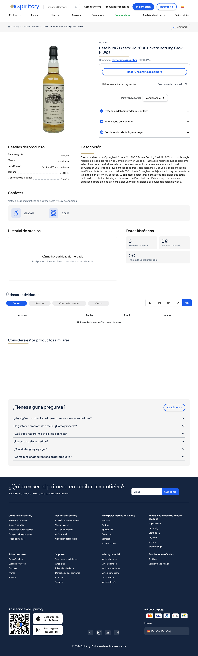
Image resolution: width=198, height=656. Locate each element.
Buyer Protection (17, 525)
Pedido (40, 303)
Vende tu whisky (63, 525)
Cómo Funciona (92, 6)
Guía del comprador (18, 520)
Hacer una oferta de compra (144, 71)
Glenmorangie (155, 546)
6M (168, 302)
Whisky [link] (16, 26)
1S (150, 302)
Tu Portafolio (182, 15)
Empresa (13, 568)
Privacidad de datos (64, 568)
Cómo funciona (16, 559)
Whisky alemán (109, 582)
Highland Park (155, 523)
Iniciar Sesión (143, 6)
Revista (12, 577)
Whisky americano (110, 572)
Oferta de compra (69, 303)
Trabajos (59, 582)
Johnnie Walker (109, 543)
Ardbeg (105, 525)
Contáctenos (174, 407)
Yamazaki (106, 538)
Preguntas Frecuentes (117, 6)
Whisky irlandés (109, 563)
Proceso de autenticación (21, 529)
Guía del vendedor (64, 529)
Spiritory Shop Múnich (159, 563)
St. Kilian (153, 559)
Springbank (107, 529)
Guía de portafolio (17, 563)
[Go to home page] (25, 6)
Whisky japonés (109, 559)
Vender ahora (123, 15)
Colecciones (99, 15)
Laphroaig (153, 528)
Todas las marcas (16, 538)
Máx (187, 302)
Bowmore (106, 534)
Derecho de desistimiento (67, 572)
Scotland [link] (26, 26)
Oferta (98, 303)
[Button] (90, 632)
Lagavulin (153, 537)
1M (159, 302)
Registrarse (166, 6)
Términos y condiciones (66, 559)
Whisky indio (108, 577)
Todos (16, 303)
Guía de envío (61, 534)
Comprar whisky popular (20, 534)
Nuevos (55, 15)
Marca (34, 15)
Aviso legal (60, 563)
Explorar (13, 15)
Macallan (106, 520)
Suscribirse (170, 491)
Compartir (182, 26)
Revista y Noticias (152, 15)
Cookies (59, 577)
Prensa (12, 572)
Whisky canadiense (111, 568)
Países (75, 15)
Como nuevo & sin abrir (124, 59)
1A (178, 302)
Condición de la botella (66, 538)
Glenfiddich (154, 532)
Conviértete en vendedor (67, 520)
